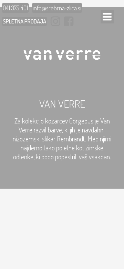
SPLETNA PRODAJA (24, 21)
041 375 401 (15, 8)
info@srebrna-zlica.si (57, 8)
